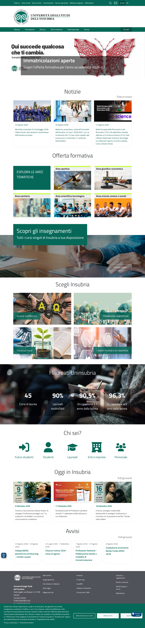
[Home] (42, 17)
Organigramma (48, 579)
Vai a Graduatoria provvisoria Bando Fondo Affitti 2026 (118, 552)
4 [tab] (76, 76)
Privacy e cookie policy (11, 623)
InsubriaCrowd (42, 343)
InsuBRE (79, 584)
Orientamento (48, 3)
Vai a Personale (121, 451)
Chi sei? (126, 29)
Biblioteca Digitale (76, 3)
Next (136, 53)
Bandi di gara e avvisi (121, 587)
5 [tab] (79, 76)
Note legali (47, 588)
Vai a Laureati (72, 451)
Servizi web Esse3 (61, 3)
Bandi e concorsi (122, 582)
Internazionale (73, 29)
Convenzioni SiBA (82, 592)
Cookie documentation (27, 623)
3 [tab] (72, 76)
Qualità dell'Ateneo (42, 309)
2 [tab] (69, 76)
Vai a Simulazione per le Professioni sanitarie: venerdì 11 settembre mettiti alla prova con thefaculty (72, 502)
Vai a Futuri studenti (24, 451)
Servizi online (37, 3)
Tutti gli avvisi (125, 537)
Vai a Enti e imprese (97, 451)
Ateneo (17, 29)
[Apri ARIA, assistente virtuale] (136, 614)
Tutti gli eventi (124, 478)
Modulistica (120, 593)
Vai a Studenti (48, 451)
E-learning (80, 579)
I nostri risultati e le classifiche (103, 343)
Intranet (79, 575)
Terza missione (56, 29)
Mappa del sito (48, 592)
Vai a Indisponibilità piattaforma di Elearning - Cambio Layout (27, 552)
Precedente (9, 53)
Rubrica (17, 3)
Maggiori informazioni (72, 65)
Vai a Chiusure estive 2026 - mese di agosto (57, 552)
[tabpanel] (72, 56)
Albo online (47, 575)
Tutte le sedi (25, 3)
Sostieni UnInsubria (83, 588)
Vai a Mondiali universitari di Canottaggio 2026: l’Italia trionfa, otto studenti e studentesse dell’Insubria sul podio (32, 119)
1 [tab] (66, 76)
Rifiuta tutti (108, 616)
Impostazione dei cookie (84, 616)
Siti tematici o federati (51, 584)
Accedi (122, 3)
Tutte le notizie (124, 97)
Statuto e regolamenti (120, 576)
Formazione (30, 29)
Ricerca (43, 29)
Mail (115, 3)
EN (127, 3)
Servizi (86, 29)
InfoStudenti (89, 3)
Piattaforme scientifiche (103, 309)
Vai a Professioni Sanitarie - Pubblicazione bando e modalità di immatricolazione (87, 552)
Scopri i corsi (120, 267)
